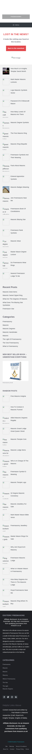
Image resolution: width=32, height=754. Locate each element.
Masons (5, 336)
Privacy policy (20, 749)
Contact (12, 749)
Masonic (6, 325)
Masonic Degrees (9, 328)
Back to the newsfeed (16, 48)
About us (5, 749)
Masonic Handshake (10, 332)
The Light (5, 686)
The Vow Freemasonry (11, 343)
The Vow (5, 682)
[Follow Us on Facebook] (4, 697)
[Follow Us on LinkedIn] (15, 697)
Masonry (5, 675)
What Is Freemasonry (10, 346)
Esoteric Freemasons (18, 742)
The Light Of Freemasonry (12, 339)
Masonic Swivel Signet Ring (12, 295)
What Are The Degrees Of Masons (15, 299)
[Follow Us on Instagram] (12, 697)
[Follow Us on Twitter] (8, 697)
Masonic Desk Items (10, 292)
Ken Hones (7, 712)
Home (27, 749)
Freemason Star (8, 309)
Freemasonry (7, 321)
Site (6, 746)
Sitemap (11, 746)
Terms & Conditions (21, 746)
